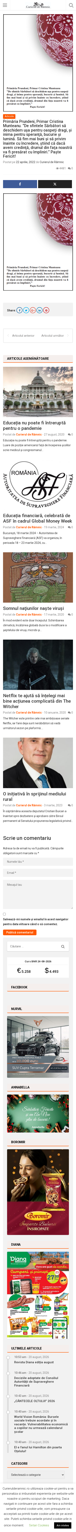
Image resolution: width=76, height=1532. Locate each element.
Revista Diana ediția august (34, 1362)
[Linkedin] (39, 310)
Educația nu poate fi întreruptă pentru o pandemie (34, 425)
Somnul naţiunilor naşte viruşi (33, 608)
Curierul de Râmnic (52, 162)
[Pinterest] (46, 310)
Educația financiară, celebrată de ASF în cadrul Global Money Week (37, 518)
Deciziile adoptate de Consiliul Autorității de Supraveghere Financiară (36, 1381)
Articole (9, 116)
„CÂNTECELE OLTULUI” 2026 (34, 1401)
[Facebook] (19, 310)
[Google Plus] (33, 310)
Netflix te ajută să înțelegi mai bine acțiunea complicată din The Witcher (37, 701)
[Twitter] (26, 310)
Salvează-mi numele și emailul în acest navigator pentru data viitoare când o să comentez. (36, 922)
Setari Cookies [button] (39, 1525)
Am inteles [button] (63, 1525)
